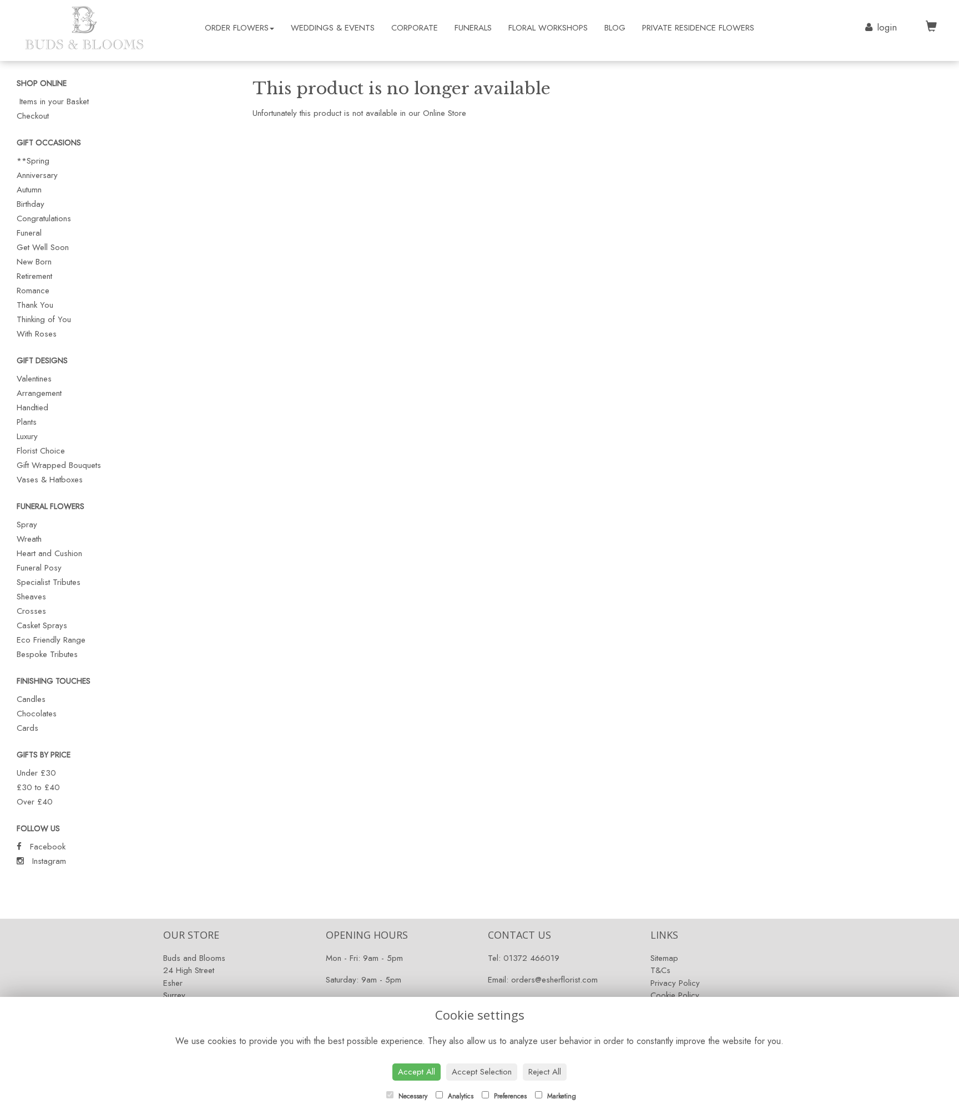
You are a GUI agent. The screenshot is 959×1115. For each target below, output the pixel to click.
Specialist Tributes (48, 582)
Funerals (473, 28)
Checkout (33, 116)
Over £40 (35, 802)
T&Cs (660, 970)
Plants (27, 422)
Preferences (509, 1096)
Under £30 (36, 773)
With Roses (37, 334)
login (887, 27)
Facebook (46, 847)
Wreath (29, 539)
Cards (27, 728)
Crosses (31, 611)
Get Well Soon (43, 247)
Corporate (414, 28)
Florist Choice (41, 451)
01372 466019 (531, 958)
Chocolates (37, 713)
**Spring (33, 161)
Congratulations (44, 218)
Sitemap (664, 958)
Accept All (416, 1072)
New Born (34, 262)
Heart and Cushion (49, 553)
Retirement (34, 276)
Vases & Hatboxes (50, 480)
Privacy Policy (675, 983)
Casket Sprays (42, 625)
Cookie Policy (674, 995)
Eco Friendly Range (51, 640)
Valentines (34, 379)
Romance (33, 290)
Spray (27, 524)
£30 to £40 (38, 787)
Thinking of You (44, 319)
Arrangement (39, 393)
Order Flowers (237, 28)
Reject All (544, 1072)
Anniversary (37, 175)
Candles (31, 699)
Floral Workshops (548, 28)
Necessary (411, 1096)
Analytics (459, 1096)
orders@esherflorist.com (554, 980)
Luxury (27, 436)
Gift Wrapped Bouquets (59, 465)
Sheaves (31, 596)
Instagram (47, 861)
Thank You (35, 305)
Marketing (560, 1096)
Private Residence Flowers (698, 28)
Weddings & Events (333, 28)
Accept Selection (482, 1072)
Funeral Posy (39, 568)
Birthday (30, 204)
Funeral (29, 233)
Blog (614, 28)
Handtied (32, 407)
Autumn (29, 190)
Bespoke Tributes (47, 654)
